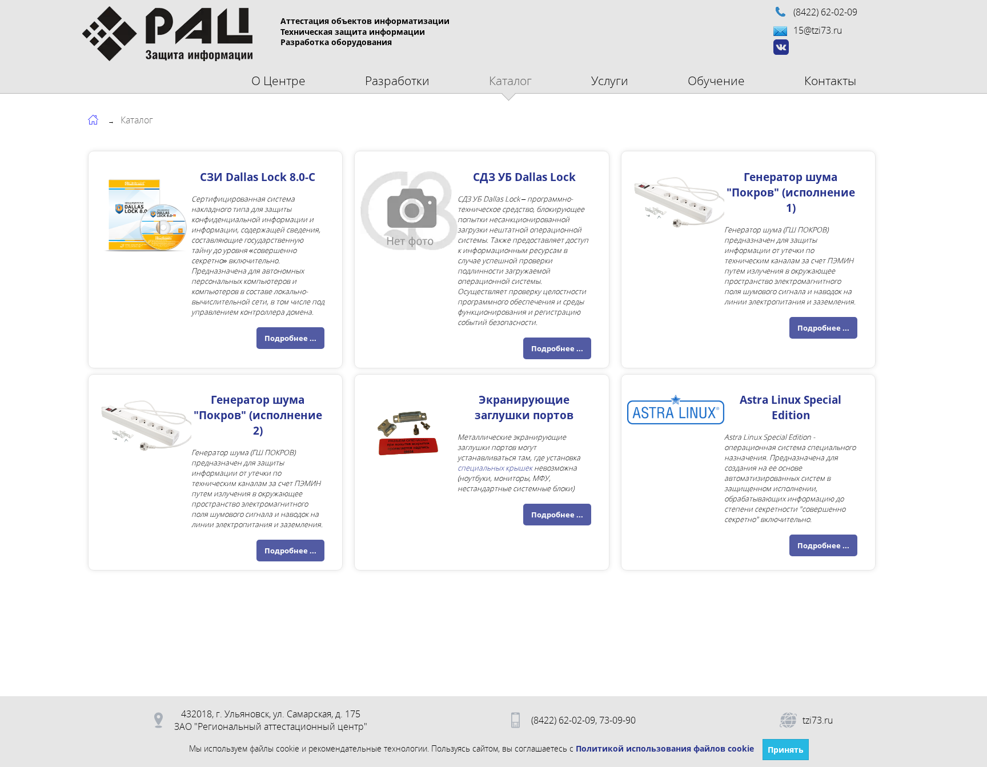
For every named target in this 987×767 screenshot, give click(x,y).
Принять (786, 749)
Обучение (716, 81)
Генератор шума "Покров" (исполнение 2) (258, 415)
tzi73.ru (818, 720)
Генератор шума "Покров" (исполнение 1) (791, 192)
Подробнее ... (290, 338)
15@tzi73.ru (817, 30)
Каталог (510, 81)
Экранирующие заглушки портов (524, 407)
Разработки (397, 81)
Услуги (609, 81)
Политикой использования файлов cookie (665, 748)
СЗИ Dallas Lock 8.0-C (257, 176)
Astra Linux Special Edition (790, 407)
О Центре (278, 81)
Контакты (830, 81)
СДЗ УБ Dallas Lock (524, 176)
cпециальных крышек (495, 468)
